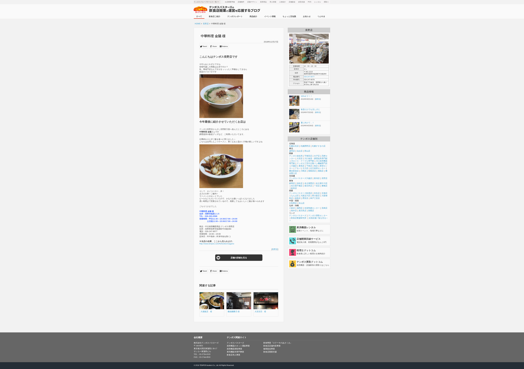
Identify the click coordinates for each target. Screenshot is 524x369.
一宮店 (317, 186)
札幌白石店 (294, 146)
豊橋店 (324, 186)
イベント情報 (270, 16)
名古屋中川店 (321, 183)
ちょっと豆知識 (289, 16)
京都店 (324, 193)
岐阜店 (294, 188)
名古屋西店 (309, 183)
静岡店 (292, 183)
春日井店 (308, 186)
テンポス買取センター (317, 215)
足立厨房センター (317, 168)
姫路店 (298, 198)
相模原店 (312, 171)
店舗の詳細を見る (239, 257)
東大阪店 (316, 195)
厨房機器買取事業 (234, 349)
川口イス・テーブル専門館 (302, 161)
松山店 (301, 203)
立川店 (305, 168)
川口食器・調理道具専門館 (315, 158)
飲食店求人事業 (233, 355)
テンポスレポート (235, 16)
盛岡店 (292, 151)
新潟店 (317, 178)
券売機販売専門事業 (235, 352)
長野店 (206, 24)
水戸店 (317, 156)
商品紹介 (253, 16)
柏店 (316, 166)
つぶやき (321, 16)
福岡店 (300, 208)
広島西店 (293, 203)
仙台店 (300, 151)
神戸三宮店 (315, 198)
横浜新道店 (294, 171)
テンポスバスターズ (297, 215)
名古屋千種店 (297, 186)
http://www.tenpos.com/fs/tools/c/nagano (216, 244)
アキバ (298, 168)
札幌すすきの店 (318, 146)
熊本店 (294, 210)
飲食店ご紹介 (214, 16)
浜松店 (300, 183)
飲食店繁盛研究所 (298, 218)
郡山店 (307, 151)
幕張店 (301, 166)
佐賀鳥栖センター (312, 208)
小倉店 (292, 208)
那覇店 (311, 210)
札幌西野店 (305, 146)
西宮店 (305, 198)
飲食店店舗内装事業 (272, 346)
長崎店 (324, 208)
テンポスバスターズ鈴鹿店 (300, 193)
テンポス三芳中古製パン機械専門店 (312, 163)
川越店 (294, 166)
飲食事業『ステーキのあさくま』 (277, 343)
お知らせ (307, 16)
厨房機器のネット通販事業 (238, 346)
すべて (199, 16)
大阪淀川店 (305, 195)
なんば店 (295, 195)
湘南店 (321, 171)
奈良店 (317, 193)
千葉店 (309, 166)
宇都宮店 (308, 156)
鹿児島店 (302, 210)
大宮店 (300, 158)
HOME (197, 24)
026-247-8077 (309, 77)
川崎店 (303, 171)
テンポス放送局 (296, 156)
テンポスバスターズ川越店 (300, 178)
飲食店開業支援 (270, 352)
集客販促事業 (269, 349)
